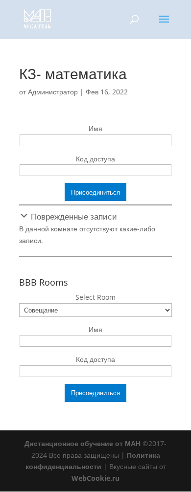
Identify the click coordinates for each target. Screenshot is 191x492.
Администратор (53, 91)
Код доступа (95, 158)
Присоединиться (95, 192)
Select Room (95, 297)
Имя (95, 128)
